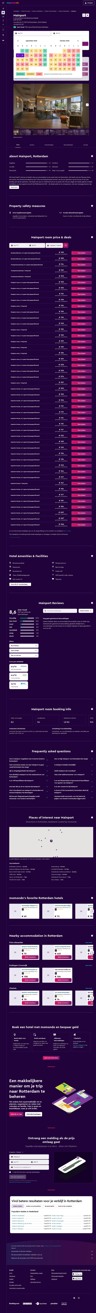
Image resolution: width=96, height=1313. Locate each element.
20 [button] (45, 60)
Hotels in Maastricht (18, 1218)
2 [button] (69, 51)
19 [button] (40, 60)
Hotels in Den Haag (57, 1215)
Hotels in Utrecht (57, 1218)
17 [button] (31, 60)
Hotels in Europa (25, 11)
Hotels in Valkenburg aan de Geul (22, 1223)
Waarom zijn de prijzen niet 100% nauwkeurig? (27, 1258)
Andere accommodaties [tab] (33, 1206)
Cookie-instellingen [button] (15, 537)
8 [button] (22, 55)
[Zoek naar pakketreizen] (3, 20)
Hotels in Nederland (37, 11)
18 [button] (36, 60)
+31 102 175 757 (18, 24)
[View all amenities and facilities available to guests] (92, 556)
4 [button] (78, 51)
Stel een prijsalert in (79, 1045)
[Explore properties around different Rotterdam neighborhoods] (92, 936)
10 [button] (31, 55)
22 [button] (22, 64)
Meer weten (67, 531)
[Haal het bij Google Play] (77, 1274)
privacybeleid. (27, 1182)
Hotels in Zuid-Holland (50, 11)
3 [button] (31, 51)
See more (89, 942)
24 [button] (31, 64)
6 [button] (55, 55)
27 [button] (45, 64)
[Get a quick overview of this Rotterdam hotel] (92, 156)
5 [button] (40, 51)
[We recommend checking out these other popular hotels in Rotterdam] (92, 898)
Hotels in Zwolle (56, 1229)
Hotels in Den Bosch (18, 1226)
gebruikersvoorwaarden (15, 1182)
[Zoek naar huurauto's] (3, 16)
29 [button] (22, 69)
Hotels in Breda (56, 1223)
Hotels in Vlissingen (17, 1229)
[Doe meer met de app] (3, 30)
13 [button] (45, 55)
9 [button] (69, 55)
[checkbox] (18, 668)
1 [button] (22, 51)
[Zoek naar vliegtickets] (3, 9)
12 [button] (40, 55)
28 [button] (18, 69)
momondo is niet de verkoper (21, 1251)
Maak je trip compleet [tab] (65, 1206)
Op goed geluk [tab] (49, 1206)
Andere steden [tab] (17, 1206)
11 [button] (35, 55)
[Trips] (3, 35)
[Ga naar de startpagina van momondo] (13, 3)
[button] (3, 3)
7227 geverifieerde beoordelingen (36, 27)
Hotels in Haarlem (57, 1226)
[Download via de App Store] (77, 1278)
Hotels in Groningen (58, 1221)
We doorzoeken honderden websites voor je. (26, 1254)
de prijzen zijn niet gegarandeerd (52, 1245)
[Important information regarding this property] (92, 709)
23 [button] (27, 64)
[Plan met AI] (3, 24)
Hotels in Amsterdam (18, 1215)
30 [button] (27, 69)
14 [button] (18, 60)
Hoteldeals (16, 11)
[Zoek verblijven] (3, 12)
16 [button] (27, 60)
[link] (30, 957)
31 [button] (73, 69)
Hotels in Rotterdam (64, 11)
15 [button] (22, 60)
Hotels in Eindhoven (18, 1221)
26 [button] (40, 64)
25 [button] (36, 64)
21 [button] (18, 64)
